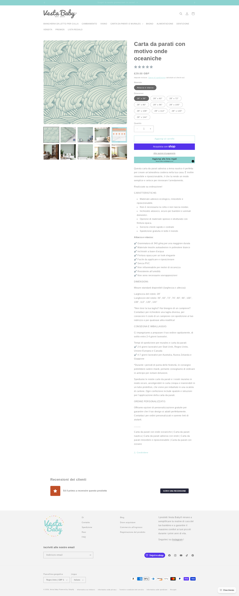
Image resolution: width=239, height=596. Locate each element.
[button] (126, 24)
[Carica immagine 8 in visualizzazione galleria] (85, 152)
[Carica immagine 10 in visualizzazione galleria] (119, 152)
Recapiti (173, 589)
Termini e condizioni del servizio (131, 589)
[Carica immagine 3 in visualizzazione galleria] (85, 135)
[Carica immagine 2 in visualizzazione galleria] (68, 135)
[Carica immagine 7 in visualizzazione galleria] (68, 152)
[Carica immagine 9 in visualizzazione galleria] (102, 152)
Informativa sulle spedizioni (157, 589)
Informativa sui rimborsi (86, 589)
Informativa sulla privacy (107, 589)
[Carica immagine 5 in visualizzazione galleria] (119, 135)
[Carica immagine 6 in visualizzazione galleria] (51, 152)
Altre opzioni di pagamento (165, 153)
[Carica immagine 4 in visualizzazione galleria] (102, 135)
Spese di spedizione (156, 77)
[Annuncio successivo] (195, 2)
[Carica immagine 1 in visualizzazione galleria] (51, 135)
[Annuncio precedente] (44, 2)
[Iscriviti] (90, 555)
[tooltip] (193, 161)
